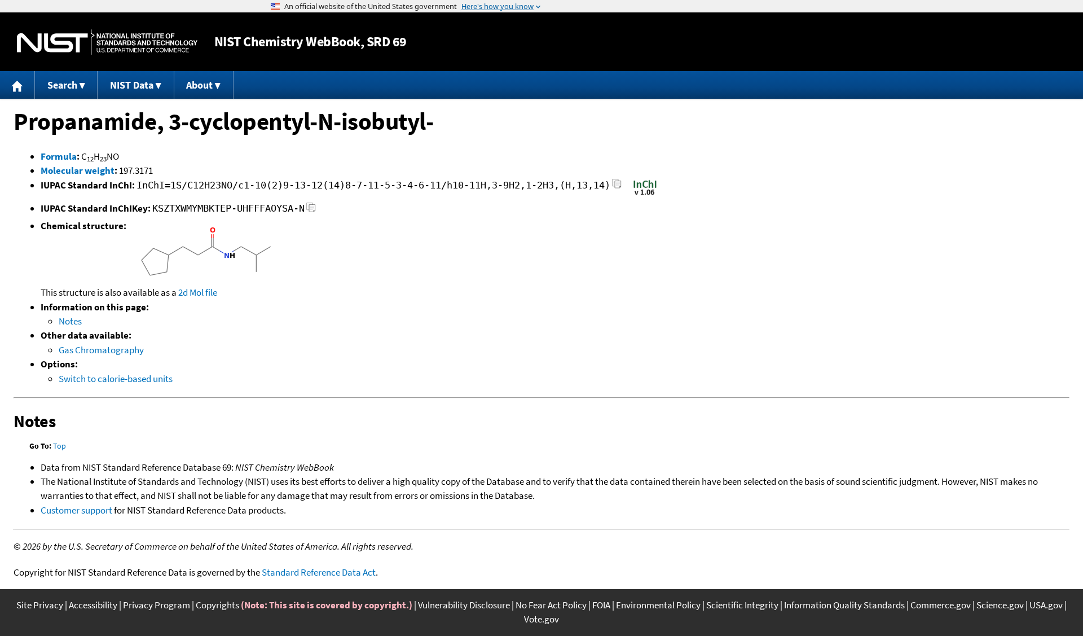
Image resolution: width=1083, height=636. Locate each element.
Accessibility (93, 605)
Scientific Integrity (742, 605)
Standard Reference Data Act (319, 572)
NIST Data (131, 84)
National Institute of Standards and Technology (107, 42)
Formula (59, 156)
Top (59, 446)
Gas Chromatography (101, 350)
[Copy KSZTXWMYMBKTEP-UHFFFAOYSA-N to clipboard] (311, 210)
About (199, 84)
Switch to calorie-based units (116, 378)
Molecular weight (78, 170)
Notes (70, 321)
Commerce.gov (940, 605)
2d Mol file (197, 292)
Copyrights (217, 605)
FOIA (601, 605)
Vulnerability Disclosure (464, 605)
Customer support (76, 510)
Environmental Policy (658, 605)
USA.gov (1046, 605)
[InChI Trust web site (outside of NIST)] (645, 194)
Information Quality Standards (844, 605)
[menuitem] (17, 85)
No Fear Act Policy (551, 605)
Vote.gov (541, 619)
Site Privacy (39, 605)
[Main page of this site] (17, 85)
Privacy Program (156, 605)
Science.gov (1000, 605)
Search (62, 84)
